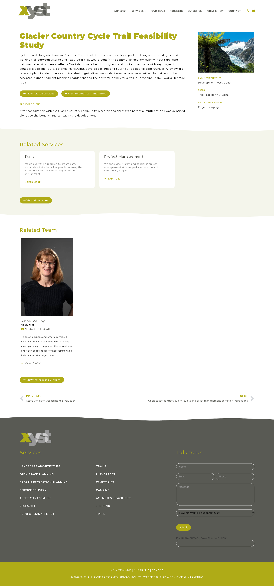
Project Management (123, 156)
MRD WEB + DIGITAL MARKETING (181, 577)
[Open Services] (145, 11)
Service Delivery (33, 490)
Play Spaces (105, 474)
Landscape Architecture (40, 466)
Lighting (103, 506)
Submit (183, 527)
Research (27, 506)
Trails (29, 156)
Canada (157, 570)
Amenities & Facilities (113, 498)
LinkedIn (45, 329)
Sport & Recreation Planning (44, 482)
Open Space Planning (37, 474)
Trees (100, 514)
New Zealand (121, 570)
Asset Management (35, 498)
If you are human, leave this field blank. (202, 538)
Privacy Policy (130, 577)
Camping (103, 490)
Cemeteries (105, 482)
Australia (141, 570)
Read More (33, 182)
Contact (29, 329)
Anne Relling (33, 321)
